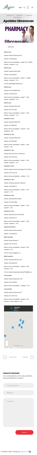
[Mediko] (9, 7)
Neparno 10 (24, 451)
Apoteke (20, 15)
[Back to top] (34, 446)
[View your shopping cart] (28, 7)
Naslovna (10, 15)
